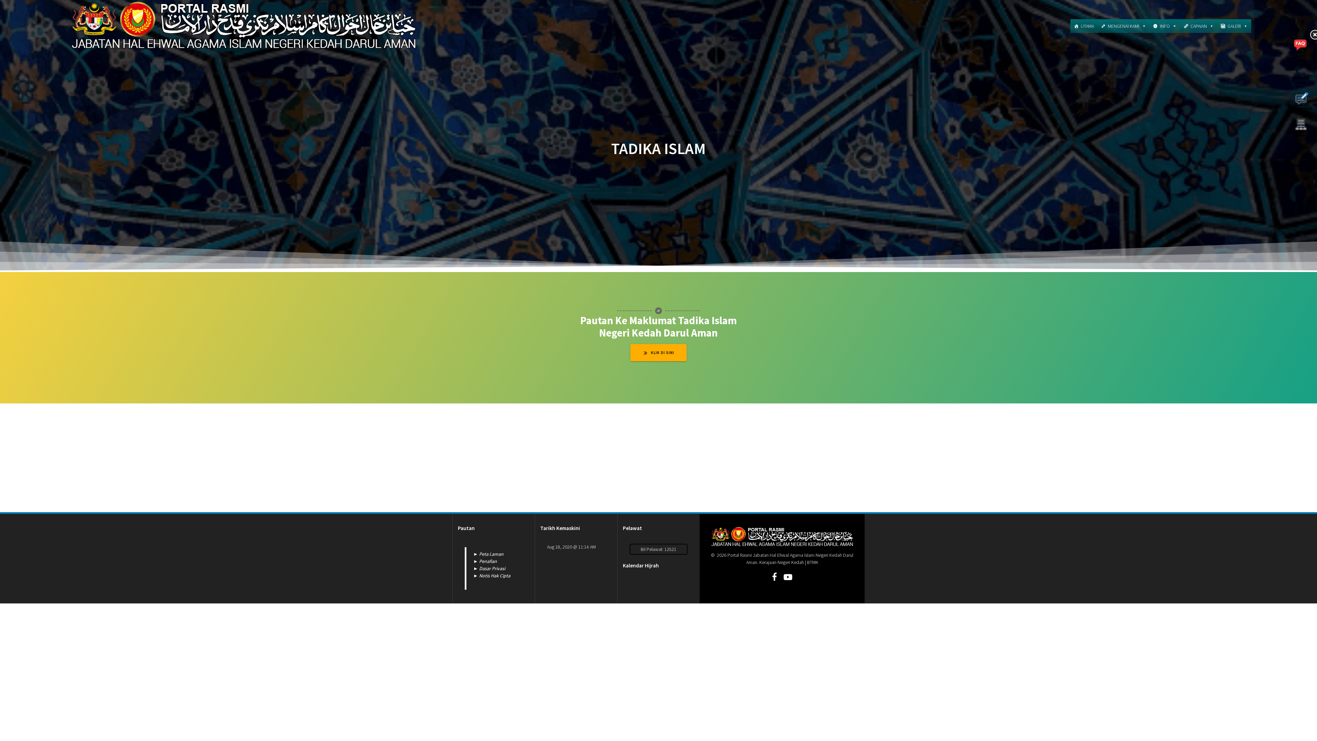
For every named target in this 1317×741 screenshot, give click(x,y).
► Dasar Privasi (489, 568)
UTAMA (1087, 26)
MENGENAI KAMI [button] (1123, 26)
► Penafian (485, 561)
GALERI (1234, 26)
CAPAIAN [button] (1198, 26)
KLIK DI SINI (662, 352)
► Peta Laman (488, 554)
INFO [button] (1165, 26)
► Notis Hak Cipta (491, 576)
